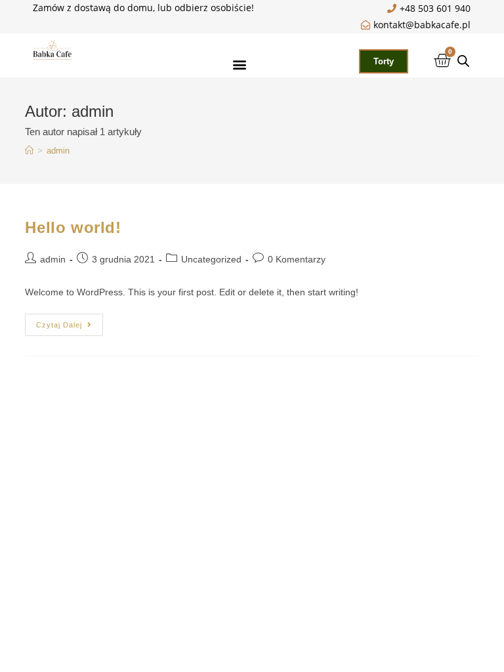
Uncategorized (211, 259)
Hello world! (73, 227)
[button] (240, 64)
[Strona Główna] (29, 151)
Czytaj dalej (69, 321)
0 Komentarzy (297, 259)
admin (58, 151)
